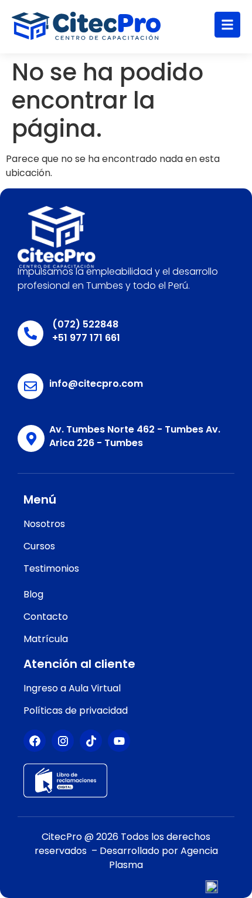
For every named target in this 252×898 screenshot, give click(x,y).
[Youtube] (119, 741)
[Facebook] (34, 741)
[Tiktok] (91, 741)
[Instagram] (63, 741)
